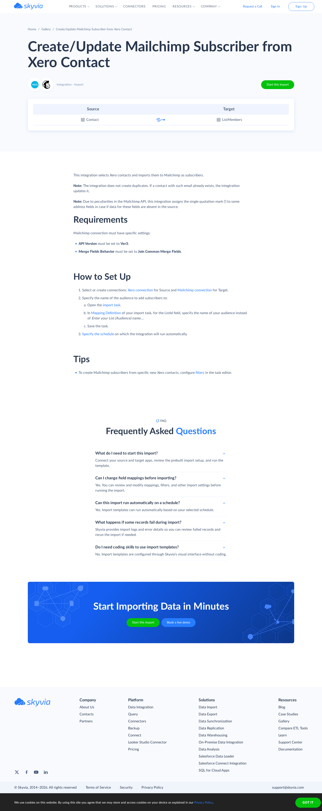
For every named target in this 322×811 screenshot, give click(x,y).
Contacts (87, 714)
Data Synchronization (215, 721)
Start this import (278, 84)
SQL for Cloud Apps (214, 770)
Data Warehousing (213, 735)
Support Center (290, 742)
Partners (86, 721)
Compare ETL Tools (293, 728)
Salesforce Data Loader (216, 756)
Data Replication (211, 728)
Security (126, 787)
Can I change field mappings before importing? (135, 478)
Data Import (208, 707)
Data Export (208, 714)
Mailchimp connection (194, 290)
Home (32, 29)
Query (133, 714)
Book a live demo (178, 622)
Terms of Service (98, 787)
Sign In (275, 6)
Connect (134, 735)
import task (111, 305)
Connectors (137, 721)
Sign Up (301, 6)
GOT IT (308, 802)
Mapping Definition (106, 313)
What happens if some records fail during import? (138, 523)
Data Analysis (209, 749)
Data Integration (140, 707)
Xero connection (140, 290)
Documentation (290, 749)
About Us (87, 707)
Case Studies (288, 714)
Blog (281, 707)
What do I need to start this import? (126, 453)
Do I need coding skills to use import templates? (137, 547)
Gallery (46, 29)
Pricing (133, 749)
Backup (134, 728)
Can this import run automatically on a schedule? (137, 503)
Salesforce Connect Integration (222, 763)
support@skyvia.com (288, 787)
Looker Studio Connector (147, 742)
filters (200, 372)
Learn (282, 735)
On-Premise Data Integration (221, 742)
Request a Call (252, 6)
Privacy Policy (152, 787)
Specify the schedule (98, 334)
